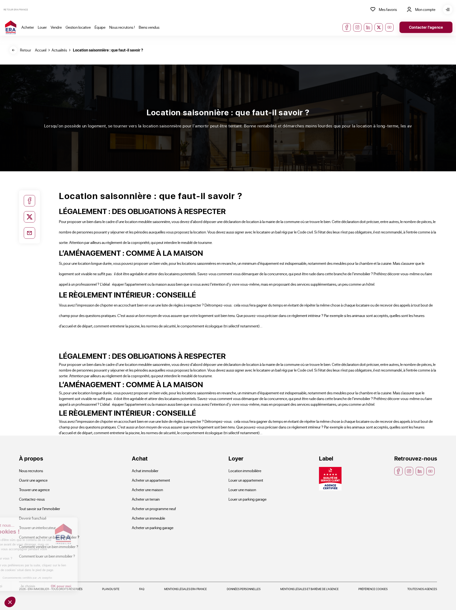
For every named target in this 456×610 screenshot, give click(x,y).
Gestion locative (78, 27)
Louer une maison (242, 489)
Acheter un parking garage (152, 527)
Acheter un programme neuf (154, 508)
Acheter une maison (147, 489)
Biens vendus (149, 27)
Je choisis (54, 586)
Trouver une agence (34, 489)
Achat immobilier (145, 470)
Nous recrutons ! (122, 27)
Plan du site (110, 589)
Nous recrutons (31, 470)
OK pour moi (88, 586)
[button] (10, 602)
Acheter (27, 27)
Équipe (100, 27)
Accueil (40, 49)
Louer (42, 27)
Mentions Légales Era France (185, 589)
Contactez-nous (32, 499)
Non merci (21, 586)
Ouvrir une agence (33, 480)
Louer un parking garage (247, 499)
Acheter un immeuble (148, 518)
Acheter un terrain (146, 499)
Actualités (59, 49)
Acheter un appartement (151, 480)
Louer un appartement (245, 480)
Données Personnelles (244, 589)
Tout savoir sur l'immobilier (39, 508)
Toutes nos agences (422, 589)
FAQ (141, 589)
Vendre (56, 27)
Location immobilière (244, 470)
